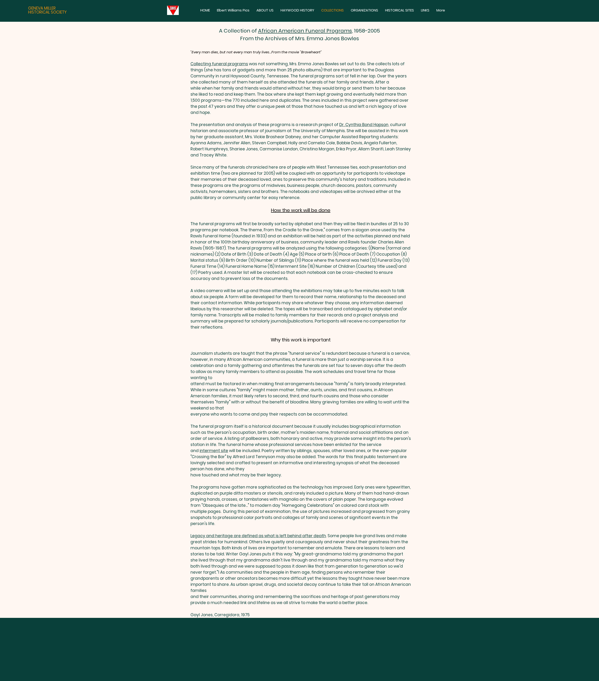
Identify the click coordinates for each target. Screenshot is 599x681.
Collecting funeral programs (219, 64)
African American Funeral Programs (305, 30)
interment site (214, 450)
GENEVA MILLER (42, 8)
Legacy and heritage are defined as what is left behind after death (258, 536)
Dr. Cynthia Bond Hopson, (364, 124)
